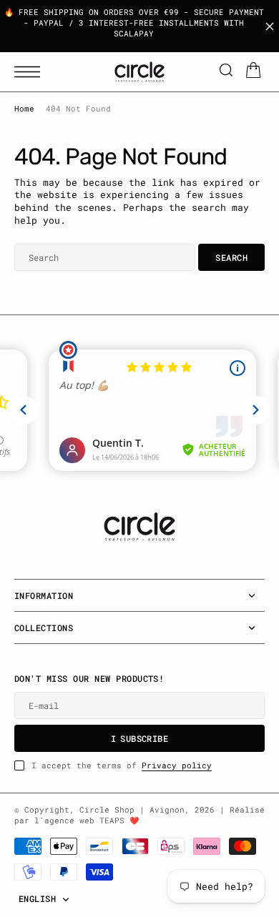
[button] (30, 72)
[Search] (226, 72)
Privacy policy (177, 765)
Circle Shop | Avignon (132, 810)
